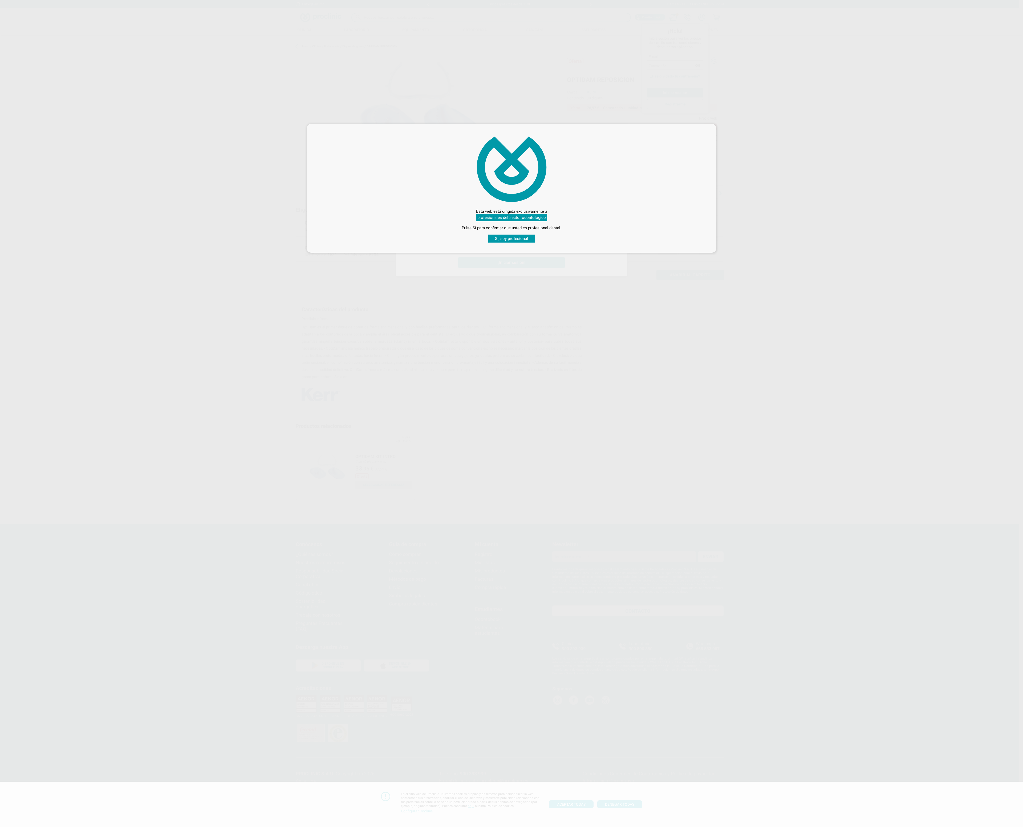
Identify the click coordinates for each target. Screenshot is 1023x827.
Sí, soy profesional (511, 238)
